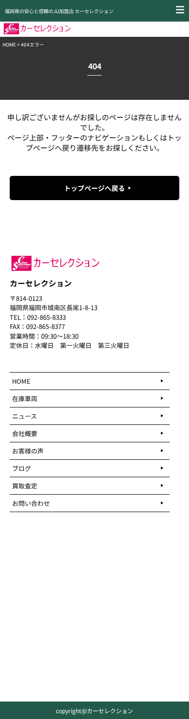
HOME (9, 44)
